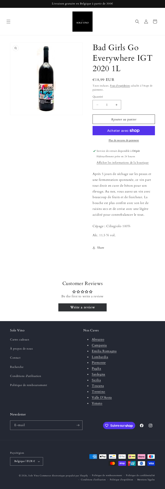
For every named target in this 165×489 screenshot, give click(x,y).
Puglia (96, 368)
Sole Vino (34, 475)
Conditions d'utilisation (25, 376)
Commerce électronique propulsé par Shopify (64, 475)
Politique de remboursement (28, 385)
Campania (99, 345)
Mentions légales (146, 479)
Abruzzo (98, 339)
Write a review (82, 307)
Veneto (97, 403)
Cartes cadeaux (19, 339)
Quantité (98, 97)
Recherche (16, 367)
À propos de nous (21, 349)
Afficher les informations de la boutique (123, 162)
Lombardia (100, 357)
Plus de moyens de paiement (124, 140)
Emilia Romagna (104, 351)
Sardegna (98, 374)
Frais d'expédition (120, 85)
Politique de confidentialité (140, 475)
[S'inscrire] (77, 425)
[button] (8, 21)
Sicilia (96, 380)
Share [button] (100, 248)
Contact (15, 358)
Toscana (98, 386)
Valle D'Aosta (102, 397)
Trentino (98, 391)
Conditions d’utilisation (93, 479)
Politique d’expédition (121, 479)
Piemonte (99, 362)
